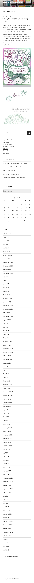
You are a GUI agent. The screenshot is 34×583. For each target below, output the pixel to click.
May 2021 (6, 460)
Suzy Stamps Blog (15, 2)
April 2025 (6, 291)
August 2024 (7, 320)
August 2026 (7, 233)
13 (8, 211)
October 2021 (7, 442)
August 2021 (6, 449)
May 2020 (6, 503)
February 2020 (7, 514)
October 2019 (7, 528)
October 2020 (7, 485)
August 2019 (7, 535)
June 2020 (6, 500)
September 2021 (8, 446)
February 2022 (7, 428)
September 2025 (8, 273)
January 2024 (7, 345)
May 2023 (6, 374)
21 (13, 214)
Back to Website (8, 140)
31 (26, 217)
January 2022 (7, 431)
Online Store (6, 142)
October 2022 (7, 399)
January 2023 (7, 388)
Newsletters (6, 151)
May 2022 (6, 417)
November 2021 (7, 438)
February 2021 (7, 471)
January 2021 (7, 474)
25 (30, 214)
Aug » (25, 221)
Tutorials (5, 149)
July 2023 (6, 367)
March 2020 (6, 510)
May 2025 (6, 287)
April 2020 (6, 507)
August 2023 (7, 363)
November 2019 (8, 525)
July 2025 (6, 280)
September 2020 (8, 489)
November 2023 (8, 352)
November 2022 (8, 395)
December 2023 (8, 348)
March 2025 (6, 295)
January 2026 (7, 259)
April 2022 (6, 420)
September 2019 (8, 532)
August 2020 (7, 492)
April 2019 (6, 550)
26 (4, 217)
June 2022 (6, 413)
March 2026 (6, 251)
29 (17, 217)
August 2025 (7, 277)
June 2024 (6, 327)
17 (26, 211)
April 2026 (6, 248)
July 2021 (5, 453)
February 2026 (7, 255)
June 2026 (6, 241)
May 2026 (6, 244)
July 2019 (5, 539)
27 (9, 217)
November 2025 (8, 266)
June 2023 (6, 370)
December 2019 (8, 521)
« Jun (8, 221)
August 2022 (7, 406)
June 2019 (6, 543)
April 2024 (6, 334)
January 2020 (7, 517)
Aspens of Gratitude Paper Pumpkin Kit (15, 163)
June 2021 (6, 456)
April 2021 (6, 464)
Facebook (6, 153)
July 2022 (5, 410)
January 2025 (7, 302)
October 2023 (7, 356)
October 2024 (7, 313)
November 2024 (8, 309)
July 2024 (6, 323)
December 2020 (8, 478)
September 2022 (8, 402)
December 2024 (8, 305)
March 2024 (6, 338)
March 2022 (6, 424)
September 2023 (8, 359)
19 (4, 214)
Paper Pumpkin (7, 144)
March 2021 (6, 467)
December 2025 (8, 262)
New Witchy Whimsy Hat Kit (11, 174)
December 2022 (8, 392)
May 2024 (6, 331)
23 (21, 214)
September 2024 (8, 316)
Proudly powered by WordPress (11, 578)
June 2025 (6, 284)
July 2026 (6, 237)
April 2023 (6, 377)
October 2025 (7, 269)
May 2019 (6, 546)
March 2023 (6, 381)
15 (17, 211)
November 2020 (8, 482)
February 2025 (7, 298)
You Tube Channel (8, 146)
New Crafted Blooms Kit (10, 170)
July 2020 (6, 496)
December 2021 (7, 435)
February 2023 (7, 384)
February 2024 (7, 341)
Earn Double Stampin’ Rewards (12, 167)
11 (29, 207)
